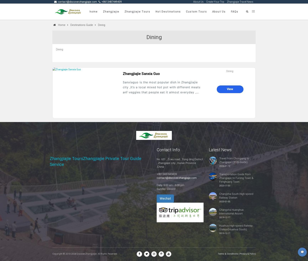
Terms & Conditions (228, 253)
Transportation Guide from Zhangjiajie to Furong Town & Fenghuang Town (236, 178)
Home (61, 25)
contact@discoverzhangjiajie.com (177, 177)
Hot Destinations (168, 11)
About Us (219, 11)
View (230, 89)
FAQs (234, 11)
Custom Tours (196, 11)
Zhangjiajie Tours (137, 11)
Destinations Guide (81, 25)
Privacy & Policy (248, 253)
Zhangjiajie (111, 11)
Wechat (165, 198)
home (94, 11)
